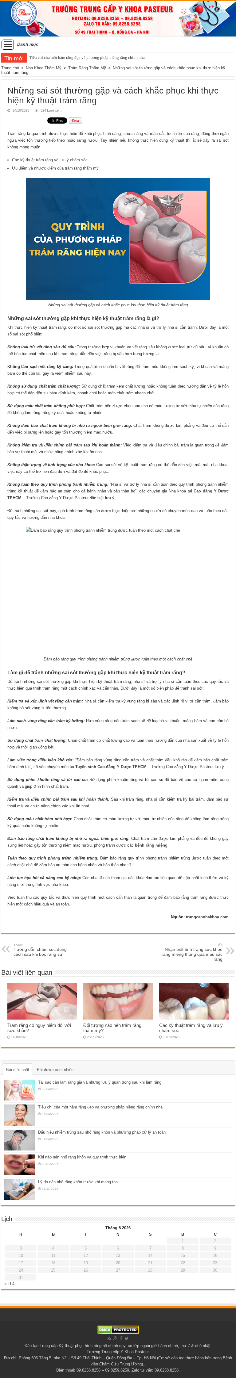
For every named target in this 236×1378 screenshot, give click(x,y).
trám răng (134, 318)
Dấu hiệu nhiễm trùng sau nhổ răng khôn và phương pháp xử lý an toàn (102, 1132)
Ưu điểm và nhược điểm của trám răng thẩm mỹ (55, 168)
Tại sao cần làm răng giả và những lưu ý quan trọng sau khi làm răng (99, 1082)
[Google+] (115, 1338)
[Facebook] (121, 1338)
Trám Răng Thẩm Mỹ (87, 68)
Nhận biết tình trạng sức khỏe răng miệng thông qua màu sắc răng (192, 952)
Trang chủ (10, 68)
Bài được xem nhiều (55, 1069)
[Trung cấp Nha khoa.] (118, 18)
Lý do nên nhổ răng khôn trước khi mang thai (78, 1182)
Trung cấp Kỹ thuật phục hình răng (70, 1345)
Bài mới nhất (17, 1069)
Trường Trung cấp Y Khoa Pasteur (117, 1351)
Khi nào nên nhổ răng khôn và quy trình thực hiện (82, 1157)
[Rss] (109, 1338)
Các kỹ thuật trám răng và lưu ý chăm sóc (50, 160)
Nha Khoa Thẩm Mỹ (43, 68)
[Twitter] (126, 1338)
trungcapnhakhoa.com (207, 917)
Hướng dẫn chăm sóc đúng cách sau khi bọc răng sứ (40, 950)
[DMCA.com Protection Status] (118, 1329)
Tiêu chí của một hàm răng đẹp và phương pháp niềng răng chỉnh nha (87, 57)
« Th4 (9, 1283)
